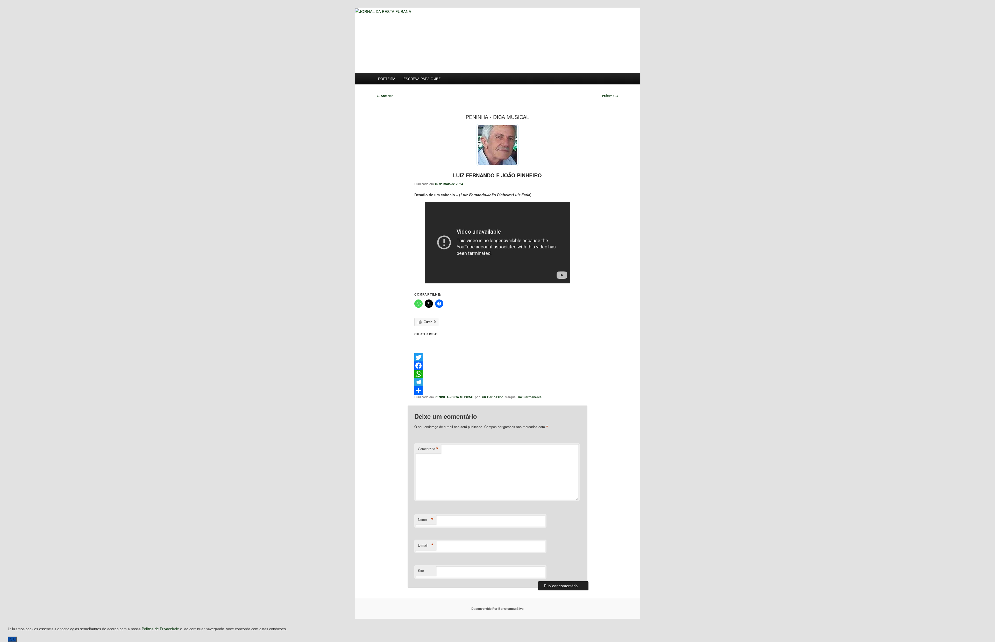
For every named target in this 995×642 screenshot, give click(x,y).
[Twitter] (497, 357)
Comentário (428, 449)
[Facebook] (497, 365)
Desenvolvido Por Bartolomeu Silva (497, 608)
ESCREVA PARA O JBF (421, 78)
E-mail (425, 545)
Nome (425, 519)
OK (12, 639)
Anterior (385, 95)
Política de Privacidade (160, 628)
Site (421, 570)
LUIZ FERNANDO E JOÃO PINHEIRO (497, 175)
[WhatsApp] (497, 374)
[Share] (497, 390)
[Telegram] (497, 382)
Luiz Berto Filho (491, 397)
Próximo (610, 95)
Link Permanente (529, 397)
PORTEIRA (386, 78)
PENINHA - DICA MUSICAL (454, 397)
